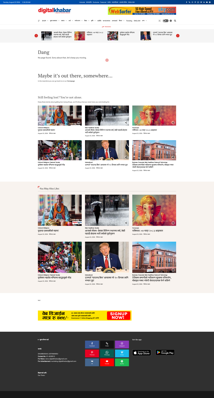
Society (97, 127)
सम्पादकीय (89, 2)
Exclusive (96, 2)
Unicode (82, 2)
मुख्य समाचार (53, 21)
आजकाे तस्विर (123, 2)
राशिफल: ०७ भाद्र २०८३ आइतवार (79, 33)
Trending (129, 21)
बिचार (120, 21)
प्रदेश (109, 2)
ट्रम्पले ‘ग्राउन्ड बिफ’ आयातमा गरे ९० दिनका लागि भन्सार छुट (146, 33)
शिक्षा (85, 21)
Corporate (141, 162)
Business (135, 162)
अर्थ (70, 21)
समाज (62, 21)
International (89, 162)
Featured (103, 2)
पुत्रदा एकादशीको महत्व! (46, 130)
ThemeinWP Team (128, 394)
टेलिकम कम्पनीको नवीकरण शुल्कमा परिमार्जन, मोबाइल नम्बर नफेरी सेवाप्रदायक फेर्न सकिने (153, 165)
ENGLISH (131, 2)
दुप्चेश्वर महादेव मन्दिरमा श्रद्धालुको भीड (111, 33)
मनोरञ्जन (77, 21)
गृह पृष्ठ (44, 21)
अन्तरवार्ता (114, 21)
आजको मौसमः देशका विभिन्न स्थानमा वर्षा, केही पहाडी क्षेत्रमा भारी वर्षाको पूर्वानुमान (47, 34)
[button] (36, 35)
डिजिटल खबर (52, 133)
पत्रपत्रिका (115, 2)
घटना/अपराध (106, 21)
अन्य (143, 21)
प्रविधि (99, 21)
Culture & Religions (43, 127)
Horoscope (135, 127)
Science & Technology (160, 162)
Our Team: (41, 375)
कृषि (92, 21)
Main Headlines (89, 127)
